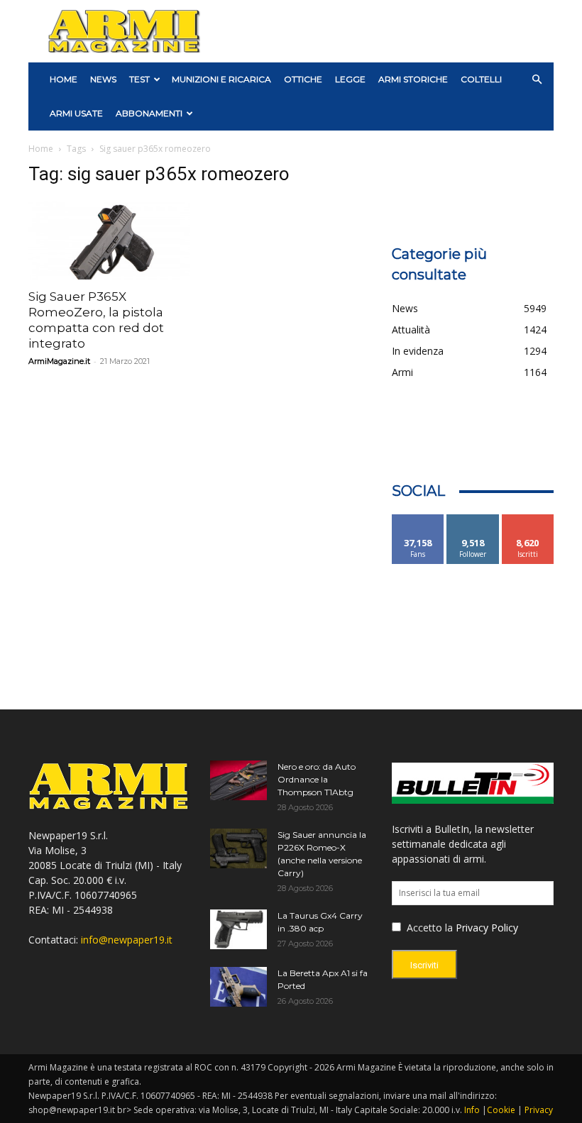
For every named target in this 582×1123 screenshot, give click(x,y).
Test (139, 79)
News (103, 79)
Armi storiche (413, 79)
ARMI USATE (76, 113)
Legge (350, 79)
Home (40, 149)
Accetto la (428, 927)
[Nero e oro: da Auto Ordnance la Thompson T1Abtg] (238, 780)
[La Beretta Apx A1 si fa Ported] (238, 987)
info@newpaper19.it (126, 939)
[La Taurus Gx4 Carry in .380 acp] (238, 929)
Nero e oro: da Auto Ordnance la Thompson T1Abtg (317, 779)
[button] (537, 80)
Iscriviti (528, 519)
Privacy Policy (487, 927)
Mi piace (418, 519)
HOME (63, 79)
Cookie (501, 1110)
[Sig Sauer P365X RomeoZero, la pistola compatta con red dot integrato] (109, 239)
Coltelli (481, 79)
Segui (473, 519)
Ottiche (303, 79)
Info (472, 1110)
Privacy (539, 1110)
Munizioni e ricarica (221, 79)
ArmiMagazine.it (59, 361)
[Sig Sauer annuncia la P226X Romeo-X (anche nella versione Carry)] (238, 848)
